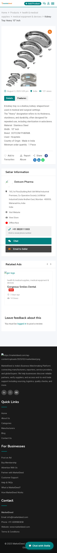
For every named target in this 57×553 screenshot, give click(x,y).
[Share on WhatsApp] (43, 160)
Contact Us (6, 438)
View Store (14, 217)
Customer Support (9, 477)
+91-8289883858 (16, 522)
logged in (21, 323)
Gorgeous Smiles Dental (21, 286)
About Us (5, 418)
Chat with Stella (39, 545)
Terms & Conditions (10, 531)
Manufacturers (8, 428)
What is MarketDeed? (11, 487)
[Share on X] (35, 160)
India (35, 91)
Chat (15, 241)
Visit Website (14, 212)
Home (4, 413)
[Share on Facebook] (46, 155)
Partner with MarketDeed (12, 472)
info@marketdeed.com (17, 517)
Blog (3, 433)
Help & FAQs (7, 482)
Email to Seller (20, 249)
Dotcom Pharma (23, 181)
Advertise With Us (9, 467)
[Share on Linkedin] (39, 160)
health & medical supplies (18, 280)
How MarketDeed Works (12, 492)
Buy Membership (8, 462)
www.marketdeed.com (20, 527)
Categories (6, 423)
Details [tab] (9, 98)
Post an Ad (6, 457)
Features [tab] (21, 98)
